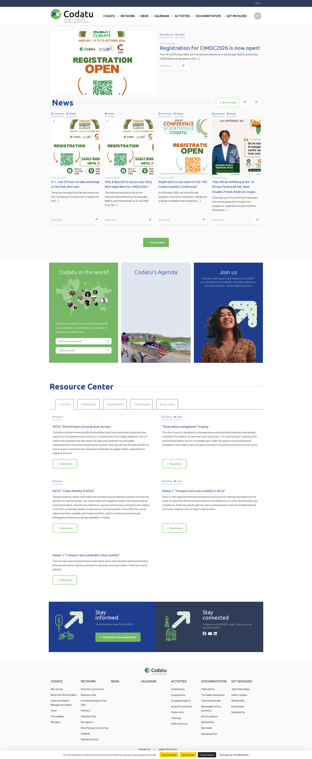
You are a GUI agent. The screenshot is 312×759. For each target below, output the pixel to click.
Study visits (177, 712)
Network (128, 16)
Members (56, 722)
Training (58, 416)
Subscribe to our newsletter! (119, 637)
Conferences (178, 689)
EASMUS (85, 733)
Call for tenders (239, 694)
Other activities (179, 723)
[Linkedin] (215, 634)
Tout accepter (168, 754)
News (145, 16)
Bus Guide (206, 727)
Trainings (176, 717)
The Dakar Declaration (213, 694)
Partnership (237, 706)
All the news (229, 102)
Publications (207, 689)
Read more (165, 65)
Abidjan (181, 34)
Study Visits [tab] (167, 404)
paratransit (219, 113)
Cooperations (178, 694)
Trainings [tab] (64, 404)
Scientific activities (181, 706)
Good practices (209, 733)
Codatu (109, 16)
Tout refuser (188, 754)
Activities (182, 16)
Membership (237, 700)
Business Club (88, 694)
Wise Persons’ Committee (94, 727)
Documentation (208, 16)
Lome (179, 481)
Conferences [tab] (141, 404)
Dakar (179, 416)
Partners (85, 710)
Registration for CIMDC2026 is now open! (210, 48)
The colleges (57, 716)
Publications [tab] (88, 404)
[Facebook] (204, 634)
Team (54, 710)
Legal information (167, 749)
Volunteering (238, 712)
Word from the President (64, 694)
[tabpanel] (156, 503)
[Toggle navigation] (257, 16)
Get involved (237, 16)
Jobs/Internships (240, 689)
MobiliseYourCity (89, 739)
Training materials (211, 700)
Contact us (144, 749)
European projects (181, 700)
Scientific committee (92, 689)
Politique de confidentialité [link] (234, 754)
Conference (167, 34)
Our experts (87, 722)
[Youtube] (210, 634)
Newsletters (207, 722)
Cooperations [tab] (115, 404)
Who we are (57, 689)
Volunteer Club (88, 716)
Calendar (161, 16)
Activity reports (209, 716)
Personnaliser (207, 754)
